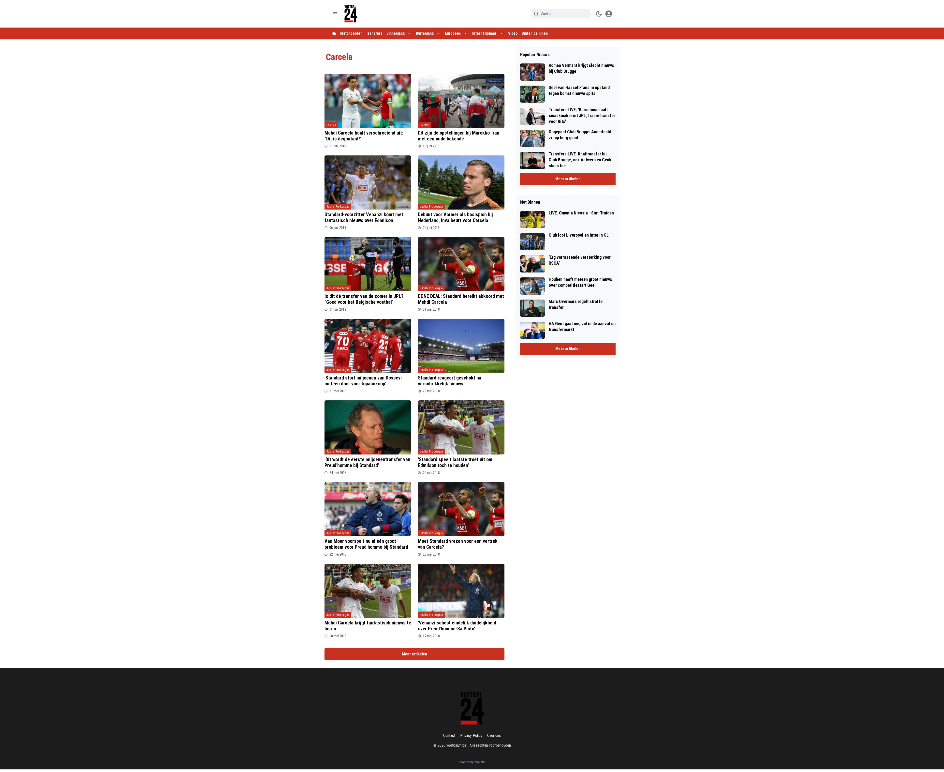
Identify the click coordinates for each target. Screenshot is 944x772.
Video (513, 33)
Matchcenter (351, 33)
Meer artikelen (414, 654)
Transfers (374, 33)
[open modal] (608, 13)
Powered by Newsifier (472, 762)
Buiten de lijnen (535, 33)
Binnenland (395, 33)
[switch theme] (598, 13)
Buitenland (425, 33)
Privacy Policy (471, 735)
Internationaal (484, 33)
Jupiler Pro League (337, 206)
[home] (334, 33)
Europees (453, 33)
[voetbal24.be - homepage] (350, 14)
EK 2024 (331, 125)
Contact (449, 735)
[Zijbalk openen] (335, 14)
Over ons (494, 735)
